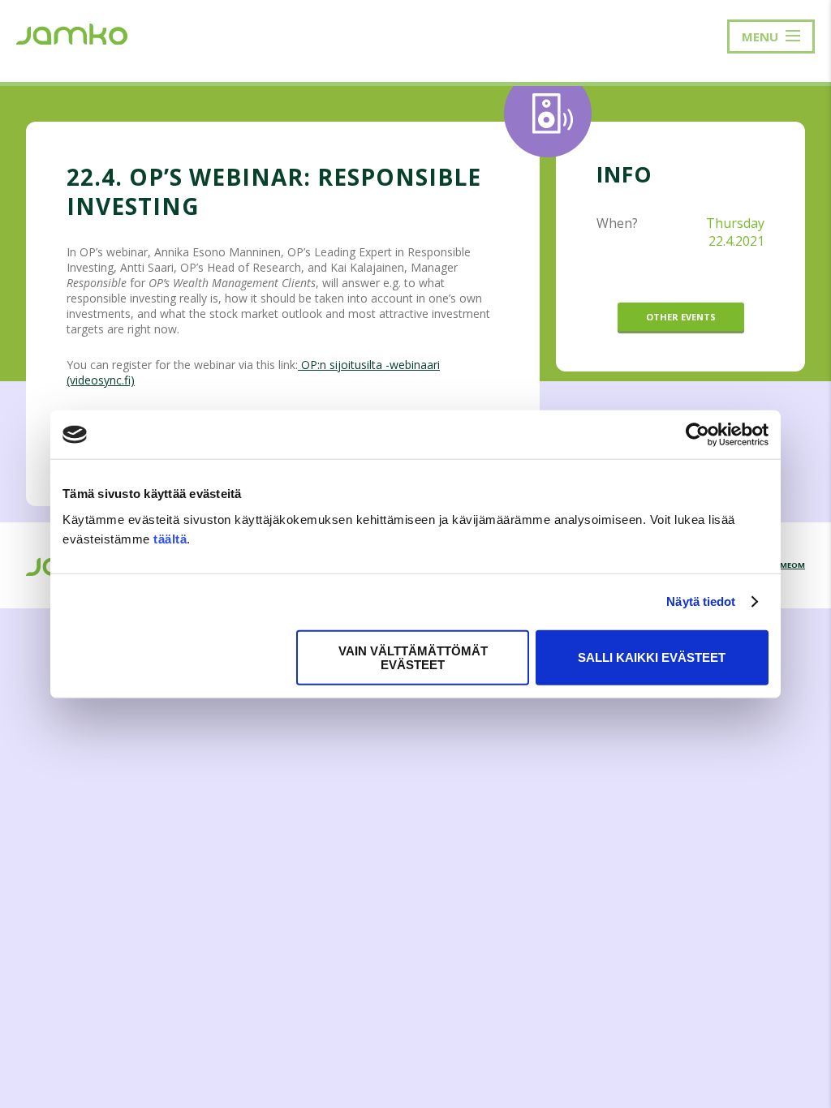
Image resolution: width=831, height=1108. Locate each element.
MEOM (792, 565)
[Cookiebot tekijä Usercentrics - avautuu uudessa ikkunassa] (697, 435)
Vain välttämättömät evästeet (413, 657)
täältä (170, 538)
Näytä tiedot (700, 601)
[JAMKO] (71, 32)
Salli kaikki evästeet (652, 657)
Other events (681, 317)
